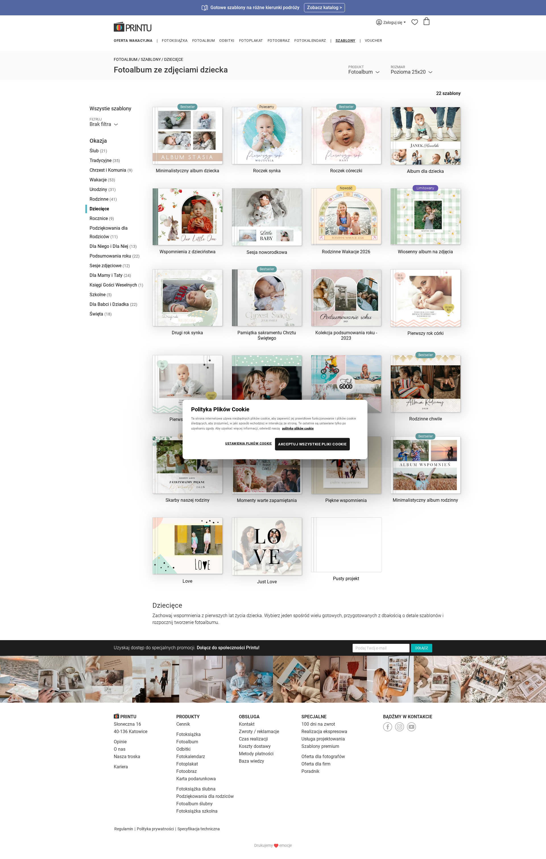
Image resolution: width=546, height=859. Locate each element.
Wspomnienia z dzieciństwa (188, 251)
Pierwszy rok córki (426, 333)
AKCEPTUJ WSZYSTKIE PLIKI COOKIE (312, 444)
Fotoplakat (251, 40)
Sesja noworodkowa (267, 252)
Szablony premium (320, 746)
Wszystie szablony (110, 108)
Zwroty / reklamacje (259, 731)
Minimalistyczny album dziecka (187, 170)
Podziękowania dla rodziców (205, 796)
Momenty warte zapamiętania (267, 500)
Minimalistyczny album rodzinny (425, 500)
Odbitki (227, 40)
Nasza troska (127, 756)
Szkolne (101, 294)
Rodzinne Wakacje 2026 (346, 251)
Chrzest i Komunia (111, 170)
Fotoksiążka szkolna (197, 811)
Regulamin (123, 829)
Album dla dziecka (425, 171)
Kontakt (247, 724)
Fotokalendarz (310, 40)
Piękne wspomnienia (346, 500)
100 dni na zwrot (318, 724)
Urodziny (103, 189)
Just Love (267, 581)
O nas (119, 749)
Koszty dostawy (255, 746)
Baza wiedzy (251, 761)
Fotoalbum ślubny (194, 803)
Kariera (121, 766)
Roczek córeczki (346, 170)
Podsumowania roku (115, 256)
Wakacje (102, 179)
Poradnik (310, 771)
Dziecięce (99, 208)
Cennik (183, 724)
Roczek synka (267, 170)
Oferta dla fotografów (323, 756)
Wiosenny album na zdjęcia (425, 251)
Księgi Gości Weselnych (116, 285)
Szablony (345, 40)
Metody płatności (256, 753)
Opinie (120, 741)
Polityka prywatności (155, 829)
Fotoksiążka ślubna (196, 789)
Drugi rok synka (187, 332)
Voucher (373, 40)
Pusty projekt (346, 578)
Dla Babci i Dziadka (113, 304)
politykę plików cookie (298, 428)
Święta (101, 314)
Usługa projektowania (323, 739)
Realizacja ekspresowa (324, 731)
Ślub (98, 150)
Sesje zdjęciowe (110, 265)
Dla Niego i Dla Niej (113, 246)
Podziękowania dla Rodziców (109, 232)
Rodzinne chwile (425, 419)
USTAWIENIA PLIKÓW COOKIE (248, 443)
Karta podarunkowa (196, 778)
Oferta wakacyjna (133, 40)
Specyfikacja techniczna (198, 829)
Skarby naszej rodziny (188, 500)
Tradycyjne (105, 160)
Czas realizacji (253, 739)
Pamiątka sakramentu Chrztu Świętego (266, 335)
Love (187, 581)
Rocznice (102, 218)
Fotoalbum (203, 40)
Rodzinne (103, 199)
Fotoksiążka (175, 40)
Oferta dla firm (315, 764)
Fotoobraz (279, 40)
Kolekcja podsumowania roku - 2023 (346, 335)
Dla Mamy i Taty (110, 275)
